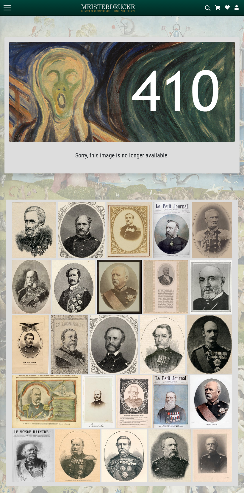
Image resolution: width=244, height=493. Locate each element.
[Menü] (7, 8)
